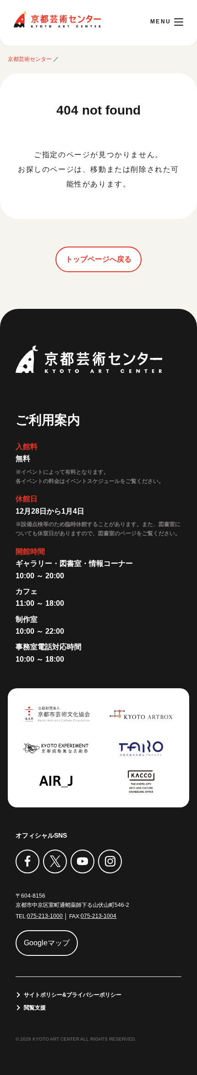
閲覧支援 (35, 1007)
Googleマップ (47, 943)
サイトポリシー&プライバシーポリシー (72, 995)
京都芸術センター (57, 19)
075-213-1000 (45, 916)
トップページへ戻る (98, 259)
